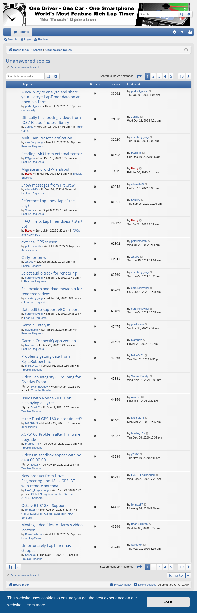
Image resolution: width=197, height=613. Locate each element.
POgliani (30, 158)
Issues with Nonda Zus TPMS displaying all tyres (46, 400)
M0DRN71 (31, 423)
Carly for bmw (33, 257)
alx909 (29, 261)
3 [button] (159, 76)
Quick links (8, 33)
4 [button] (165, 76)
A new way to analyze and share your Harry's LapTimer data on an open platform (51, 96)
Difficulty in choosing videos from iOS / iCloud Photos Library (51, 120)
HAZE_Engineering (37, 490)
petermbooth (33, 246)
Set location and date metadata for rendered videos (51, 291)
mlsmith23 (31, 189)
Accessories (29, 250)
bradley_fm (32, 443)
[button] (139, 76)
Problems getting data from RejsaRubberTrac (45, 359)
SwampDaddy (39, 386)
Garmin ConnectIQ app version (48, 340)
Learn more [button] (34, 605)
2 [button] (153, 76)
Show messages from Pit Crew (48, 185)
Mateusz (30, 345)
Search (12, 39)
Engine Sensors (31, 265)
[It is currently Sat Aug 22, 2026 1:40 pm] (186, 50)
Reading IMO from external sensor (51, 153)
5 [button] (171, 76)
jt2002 (34, 464)
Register (43, 39)
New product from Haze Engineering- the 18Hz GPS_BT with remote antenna (48, 480)
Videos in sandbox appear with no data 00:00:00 (51, 457)
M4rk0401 (31, 365)
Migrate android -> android (45, 169)
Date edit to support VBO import (50, 309)
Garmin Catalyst (35, 324)
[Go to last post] (150, 91)
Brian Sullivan (33, 534)
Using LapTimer (31, 538)
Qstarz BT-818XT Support (43, 505)
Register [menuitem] (191, 33)
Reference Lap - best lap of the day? (48, 203)
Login (27, 39)
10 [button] (182, 76)
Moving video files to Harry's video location (52, 527)
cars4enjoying (34, 142)
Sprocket (30, 554)
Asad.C (35, 407)
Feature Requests (32, 146)
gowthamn (31, 329)
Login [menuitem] (183, 33)
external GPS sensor (39, 241)
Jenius (29, 126)
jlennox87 (31, 509)
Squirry (29, 210)
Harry (28, 173)
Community (28, 110)
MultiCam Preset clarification (46, 137)
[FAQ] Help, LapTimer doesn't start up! (51, 223)
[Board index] (96, 14)
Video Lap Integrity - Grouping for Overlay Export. (51, 379)
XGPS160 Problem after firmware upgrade (50, 437)
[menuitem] (175, 32)
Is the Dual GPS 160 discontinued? (51, 418)
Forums (23, 32)
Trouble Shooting (31, 369)
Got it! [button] (168, 602)
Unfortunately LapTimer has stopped (46, 548)
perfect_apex (33, 106)
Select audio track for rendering (49, 273)
